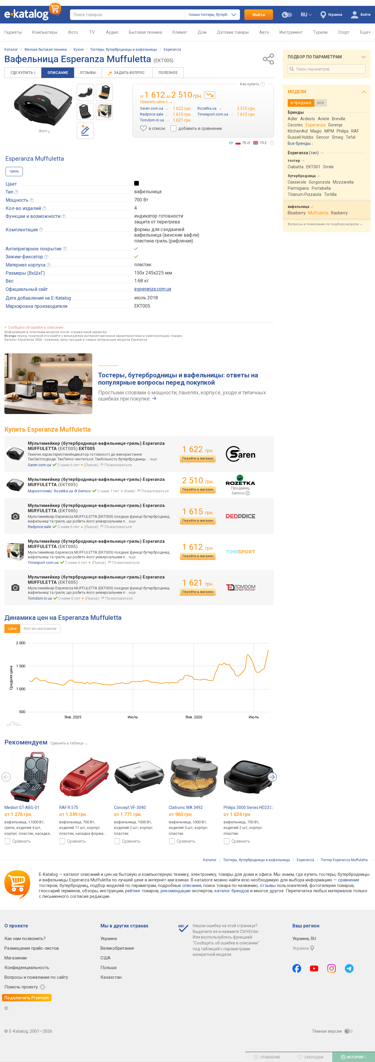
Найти (259, 14)
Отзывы (88, 73)
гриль (14, 171)
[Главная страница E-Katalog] (32, 14)
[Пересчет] (231, 143)
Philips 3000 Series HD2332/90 (252, 807)
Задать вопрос (130, 73)
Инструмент (291, 32)
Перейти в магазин (197, 458)
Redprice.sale (39, 527)
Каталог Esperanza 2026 (23, 340)
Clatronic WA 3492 (186, 807)
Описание (57, 73)
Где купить (23, 73)
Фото (73, 32)
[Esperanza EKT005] (85, 92)
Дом (202, 32)
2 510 (197, 480)
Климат (180, 32)
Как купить (249, 84)
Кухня (78, 49)
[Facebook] (296, 968)
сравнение (348, 880)
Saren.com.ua (39, 465)
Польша (108, 967)
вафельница (147, 191)
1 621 (197, 583)
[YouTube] (314, 968)
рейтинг (133, 890)
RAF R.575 (68, 807)
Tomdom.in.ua (40, 598)
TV (92, 32)
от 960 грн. (181, 814)
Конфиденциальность (26, 967)
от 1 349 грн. (73, 814)
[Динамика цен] (209, 95)
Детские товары (233, 32)
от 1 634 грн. (237, 814)
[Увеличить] (43, 105)
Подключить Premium (26, 997)
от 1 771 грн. (128, 814)
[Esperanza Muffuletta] (85, 111)
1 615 (197, 511)
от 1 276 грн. (18, 814)
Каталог (11, 49)
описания (191, 885)
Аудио (112, 32)
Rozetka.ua (63, 491)
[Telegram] (349, 968)
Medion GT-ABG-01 (22, 807)
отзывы (268, 885)
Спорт (344, 32)
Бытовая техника (145, 32)
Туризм (320, 32)
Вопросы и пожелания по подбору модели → (325, 224)
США (105, 958)
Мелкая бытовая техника (46, 49)
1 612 (197, 547)
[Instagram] (331, 968)
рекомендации (175, 890)
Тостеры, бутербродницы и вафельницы (123, 49)
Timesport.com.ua (43, 562)
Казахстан (111, 977)
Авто (264, 32)
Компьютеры (44, 32)
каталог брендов (231, 890)
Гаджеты (13, 32)
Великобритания (117, 948)
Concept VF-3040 (130, 807)
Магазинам (15, 958)
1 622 (197, 449)
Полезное (168, 73)
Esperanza (172, 49)
